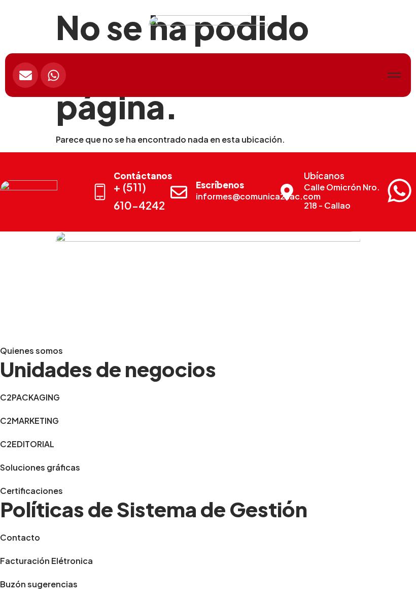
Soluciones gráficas (40, 467)
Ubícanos (324, 175)
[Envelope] (25, 75)
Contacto (20, 537)
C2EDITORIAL (27, 444)
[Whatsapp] (53, 75)
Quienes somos (31, 350)
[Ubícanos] (287, 192)
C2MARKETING (29, 420)
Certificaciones (31, 490)
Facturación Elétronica (46, 560)
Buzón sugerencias (39, 584)
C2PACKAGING (30, 397)
